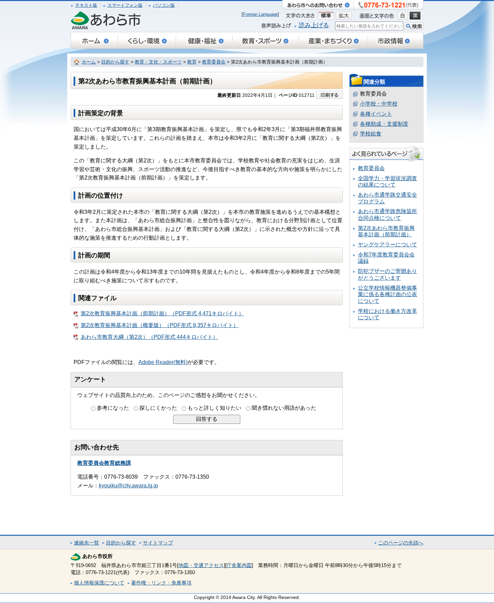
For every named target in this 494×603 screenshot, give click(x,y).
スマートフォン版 (125, 5)
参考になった (113, 408)
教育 (192, 62)
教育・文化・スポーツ (158, 62)
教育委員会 (213, 62)
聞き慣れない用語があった (284, 408)
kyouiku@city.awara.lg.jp (128, 485)
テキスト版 (86, 5)
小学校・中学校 (379, 104)
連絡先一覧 (86, 543)
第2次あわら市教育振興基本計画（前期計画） (386, 231)
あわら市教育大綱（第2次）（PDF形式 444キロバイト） (149, 337)
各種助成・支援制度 (384, 124)
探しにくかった (158, 408)
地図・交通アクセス (201, 565)
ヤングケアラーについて (387, 244)
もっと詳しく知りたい (214, 408)
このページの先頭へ (400, 543)
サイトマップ (158, 543)
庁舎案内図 (239, 565)
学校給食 (370, 133)
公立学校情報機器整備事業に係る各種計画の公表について (387, 294)
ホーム (89, 62)
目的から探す (115, 62)
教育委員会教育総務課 (104, 463)
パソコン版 (164, 5)
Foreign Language (260, 14)
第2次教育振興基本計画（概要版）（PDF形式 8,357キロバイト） (160, 325)
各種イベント (376, 114)
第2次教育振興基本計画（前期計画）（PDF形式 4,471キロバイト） (162, 313)
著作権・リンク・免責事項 (161, 583)
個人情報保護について (99, 583)
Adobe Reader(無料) (163, 362)
